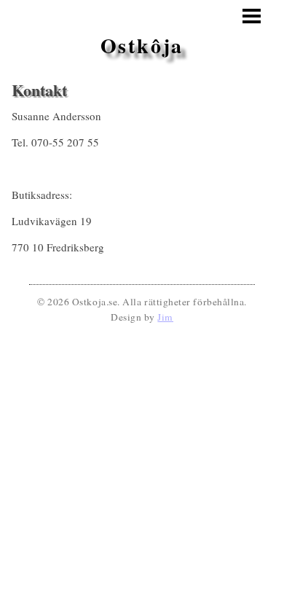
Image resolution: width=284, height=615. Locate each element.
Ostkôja (142, 45)
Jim (165, 317)
